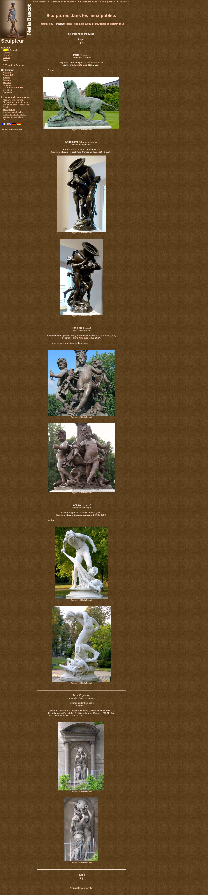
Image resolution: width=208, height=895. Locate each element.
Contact (6, 57)
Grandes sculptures (13, 87)
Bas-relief (8, 75)
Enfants (7, 82)
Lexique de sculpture (13, 117)
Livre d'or (7, 55)
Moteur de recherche (13, 100)
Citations (7, 107)
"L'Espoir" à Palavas (13, 65)
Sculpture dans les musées (16, 104)
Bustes (6, 77)
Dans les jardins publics (14, 114)
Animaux (7, 73)
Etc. (5, 119)
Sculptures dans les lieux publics (97, 1)
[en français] (4, 124)
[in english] (9, 124)
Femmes (7, 85)
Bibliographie (9, 109)
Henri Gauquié (80, 338)
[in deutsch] (14, 124)
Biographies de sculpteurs (15, 102)
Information (13, 50)
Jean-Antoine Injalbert (13, 112)
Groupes (7, 90)
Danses (7, 80)
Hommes (7, 92)
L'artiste (7, 52)
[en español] (19, 124)
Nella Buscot (39, 1)
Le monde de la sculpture (15, 97)
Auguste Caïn (80, 65)
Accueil (5, 47)
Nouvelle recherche (81, 888)
